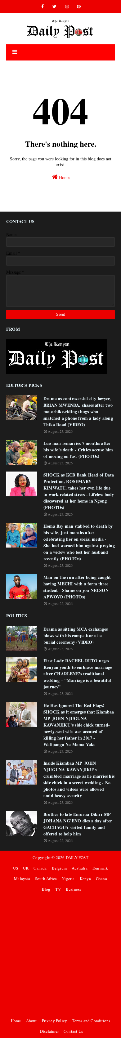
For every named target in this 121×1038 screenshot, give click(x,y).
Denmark (100, 868)
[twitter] (54, 6)
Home (63, 177)
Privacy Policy (54, 1020)
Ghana (101, 878)
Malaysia (22, 878)
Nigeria (68, 878)
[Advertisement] (60, 954)
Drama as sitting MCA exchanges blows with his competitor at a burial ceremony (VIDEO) (75, 635)
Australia (79, 868)
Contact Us (73, 1031)
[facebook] (42, 6)
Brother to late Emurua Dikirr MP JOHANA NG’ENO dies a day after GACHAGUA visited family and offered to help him (77, 824)
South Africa (46, 878)
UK (26, 868)
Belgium (59, 868)
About (31, 1020)
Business (73, 889)
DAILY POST (77, 857)
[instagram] (67, 6)
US (15, 868)
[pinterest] (78, 6)
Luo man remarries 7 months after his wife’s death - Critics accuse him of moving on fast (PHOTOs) (78, 449)
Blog (46, 889)
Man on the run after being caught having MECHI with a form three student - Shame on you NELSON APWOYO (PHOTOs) (77, 587)
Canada (40, 868)
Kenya (85, 878)
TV (57, 889)
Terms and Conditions (91, 1020)
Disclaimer (49, 1031)
